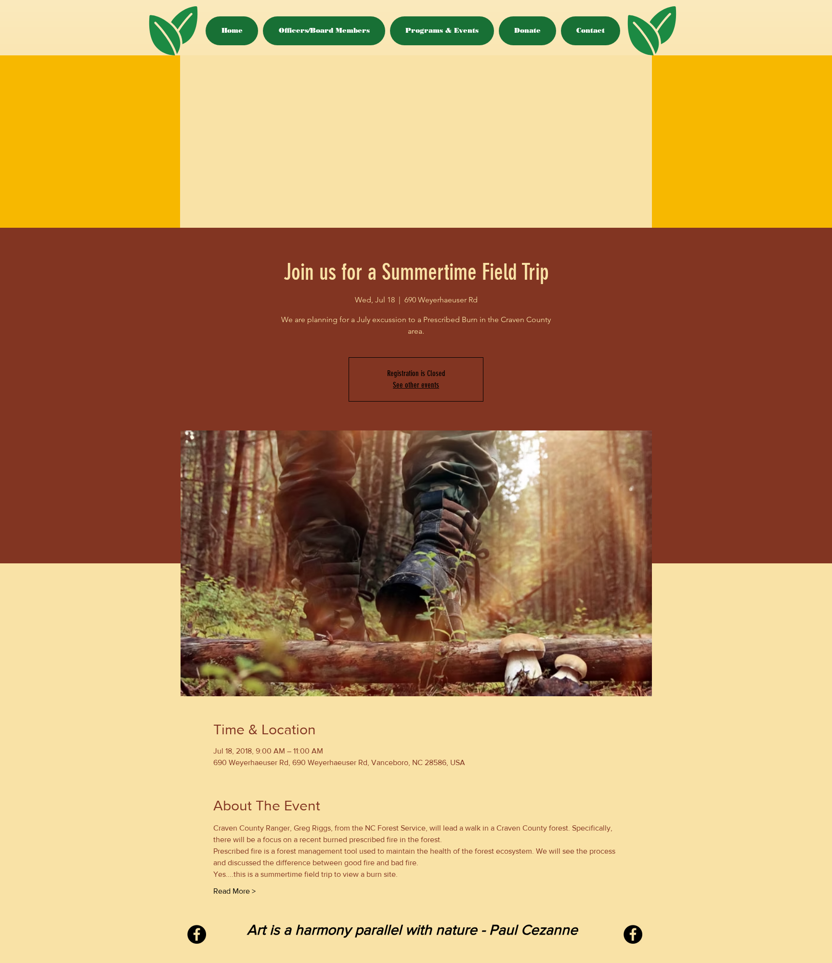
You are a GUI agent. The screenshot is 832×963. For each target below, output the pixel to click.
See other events (416, 385)
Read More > (234, 891)
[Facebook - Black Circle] (196, 934)
